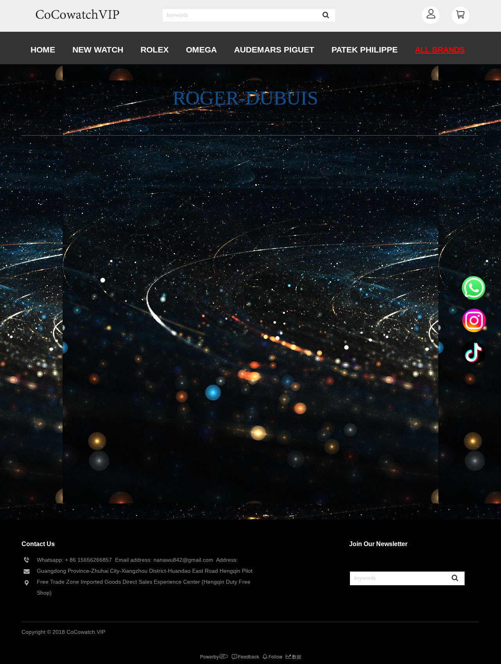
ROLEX (155, 49)
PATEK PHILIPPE (365, 49)
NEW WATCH (97, 49)
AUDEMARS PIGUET (274, 49)
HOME (43, 49)
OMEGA (201, 49)
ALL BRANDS (440, 49)
